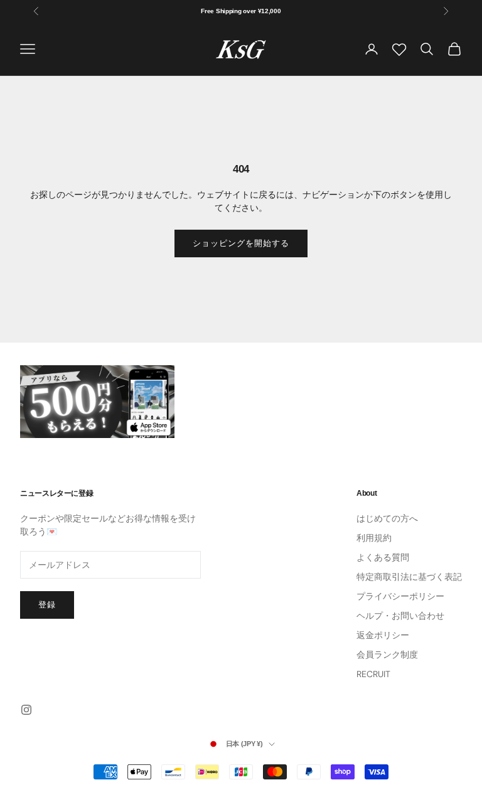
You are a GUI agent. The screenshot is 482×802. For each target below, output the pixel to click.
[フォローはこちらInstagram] (26, 709)
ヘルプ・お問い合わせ (400, 615)
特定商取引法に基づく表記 (409, 576)
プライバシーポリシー (400, 596)
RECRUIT (373, 674)
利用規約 (374, 537)
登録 (47, 604)
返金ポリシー (382, 635)
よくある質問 (382, 557)
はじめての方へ (387, 518)
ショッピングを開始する (241, 243)
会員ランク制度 (387, 654)
